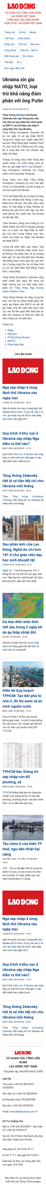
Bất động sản (11, 56)
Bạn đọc (35, 44)
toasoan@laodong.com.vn (23, 1111)
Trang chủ (9, 32)
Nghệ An (7, 570)
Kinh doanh (24, 38)
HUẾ (4, 868)
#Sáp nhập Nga (15, 344)
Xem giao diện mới (14, 68)
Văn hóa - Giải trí (29, 50)
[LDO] (23, 371)
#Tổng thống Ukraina (18, 337)
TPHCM (6, 730)
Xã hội (22, 32)
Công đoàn (10, 50)
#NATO (11, 340)
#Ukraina (12, 333)
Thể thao (9, 38)
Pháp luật (9, 44)
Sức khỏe (28, 56)
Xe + (19, 62)
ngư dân (35, 875)
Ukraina (20, 114)
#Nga (10, 330)
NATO (24, 166)
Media (32, 32)
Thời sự (22, 44)
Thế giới (8, 62)
